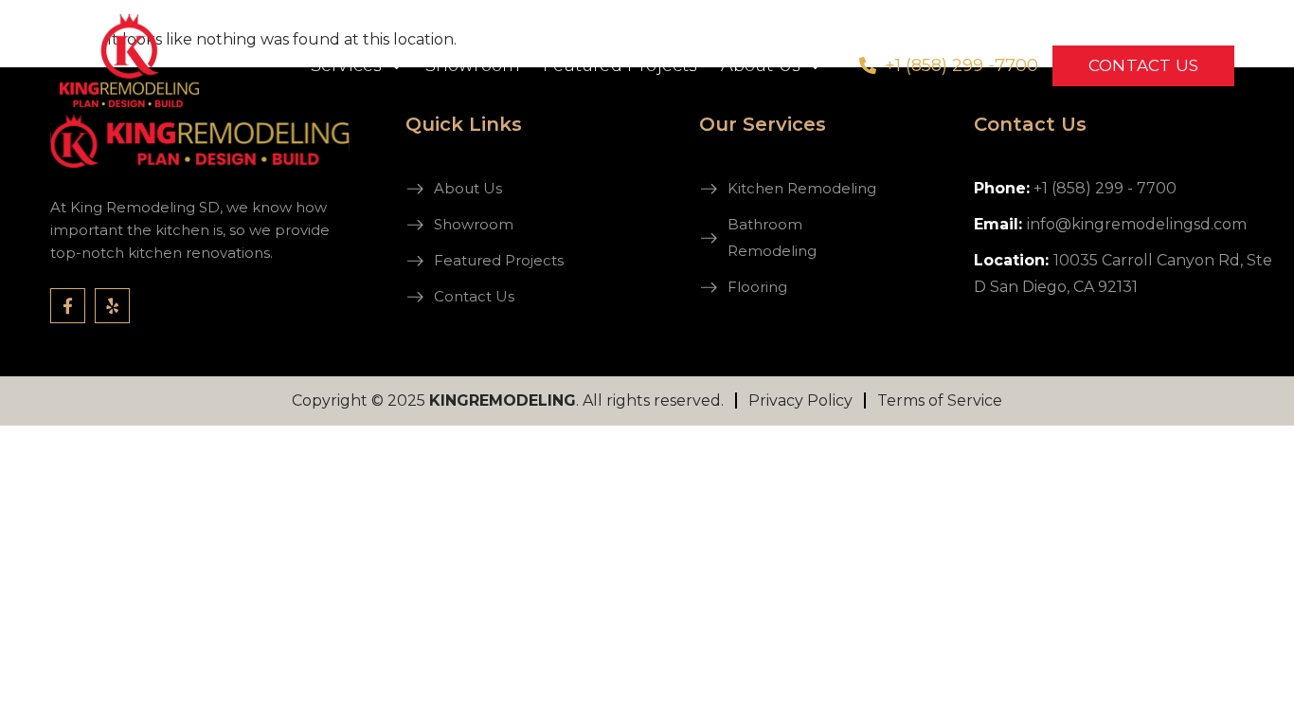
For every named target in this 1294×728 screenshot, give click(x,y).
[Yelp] (112, 305)
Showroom (473, 65)
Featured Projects (620, 65)
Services (347, 65)
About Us (761, 65)
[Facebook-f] (67, 305)
